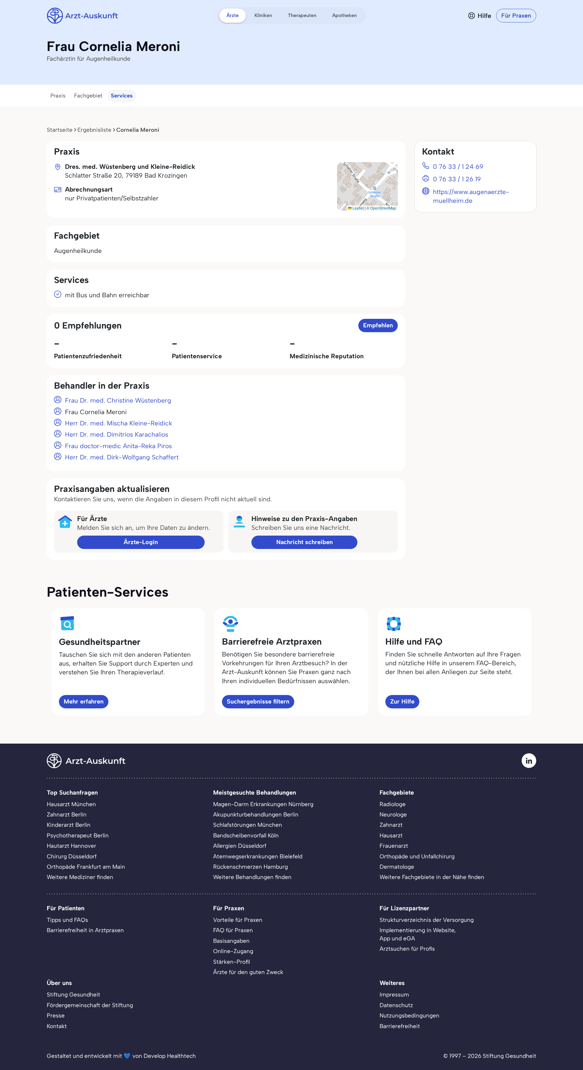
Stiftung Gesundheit (73, 994)
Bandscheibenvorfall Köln (246, 835)
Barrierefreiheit (400, 1026)
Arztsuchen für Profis (407, 948)
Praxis (58, 95)
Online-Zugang (233, 951)
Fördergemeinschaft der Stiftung (90, 1005)
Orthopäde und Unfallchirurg (417, 856)
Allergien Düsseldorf (239, 845)
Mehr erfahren (84, 701)
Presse (56, 1015)
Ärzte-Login (141, 542)
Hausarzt (391, 835)
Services (122, 95)
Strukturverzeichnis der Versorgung (427, 919)
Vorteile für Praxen (237, 919)
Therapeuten (302, 15)
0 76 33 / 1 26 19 (457, 179)
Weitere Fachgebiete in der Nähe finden (432, 877)
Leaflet (358, 207)
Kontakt (57, 1026)
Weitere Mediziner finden (80, 877)
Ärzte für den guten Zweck (248, 972)
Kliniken (263, 15)
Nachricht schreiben (304, 542)
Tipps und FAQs (67, 919)
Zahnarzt (391, 824)
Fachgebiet (88, 95)
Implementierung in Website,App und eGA (418, 934)
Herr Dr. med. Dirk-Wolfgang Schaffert (122, 457)
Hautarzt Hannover (71, 845)
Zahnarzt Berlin (67, 814)
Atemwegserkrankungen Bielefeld (257, 856)
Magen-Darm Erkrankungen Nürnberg (263, 804)
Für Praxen (516, 15)
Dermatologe (397, 866)
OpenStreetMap (383, 207)
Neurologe (393, 814)
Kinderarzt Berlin (68, 824)
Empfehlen (378, 325)
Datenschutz (396, 1005)
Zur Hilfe (402, 701)
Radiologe (393, 804)
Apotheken (344, 15)
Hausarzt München (71, 804)
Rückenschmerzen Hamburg (250, 866)
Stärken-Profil (231, 961)
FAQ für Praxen (233, 930)
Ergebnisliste (94, 129)
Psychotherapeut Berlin (78, 835)
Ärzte (233, 15)
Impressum (394, 994)
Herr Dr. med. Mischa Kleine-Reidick (118, 423)
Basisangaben (231, 940)
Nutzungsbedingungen (409, 1015)
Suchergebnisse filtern (258, 701)
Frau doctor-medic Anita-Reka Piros (118, 446)
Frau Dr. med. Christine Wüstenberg (118, 400)
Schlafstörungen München (247, 824)
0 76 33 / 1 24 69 (458, 166)
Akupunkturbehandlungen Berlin (255, 814)
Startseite (60, 129)
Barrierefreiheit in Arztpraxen (85, 930)
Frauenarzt (394, 845)
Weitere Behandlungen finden (252, 877)
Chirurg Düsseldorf (72, 856)
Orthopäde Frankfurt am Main (86, 866)
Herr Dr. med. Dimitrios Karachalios (116, 434)
